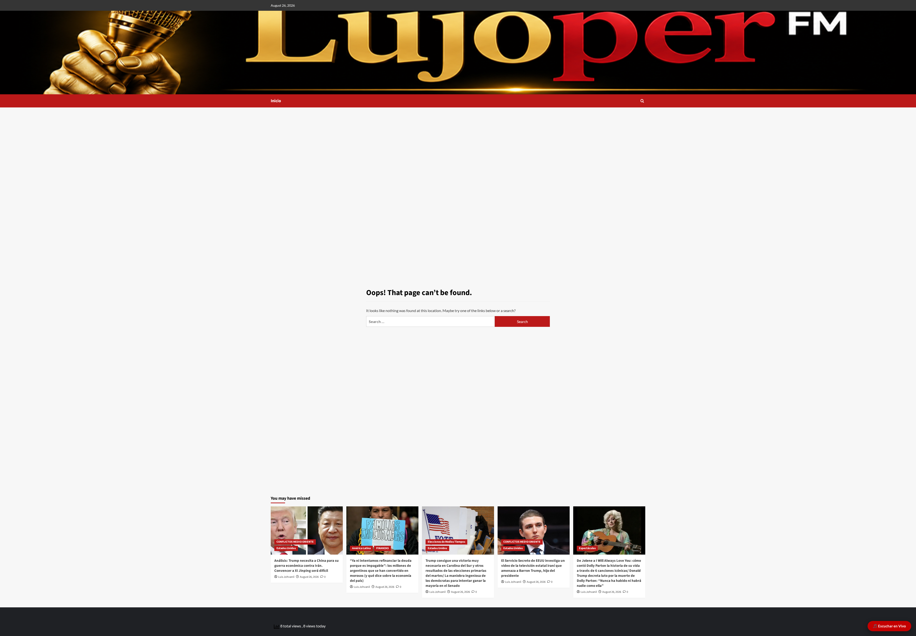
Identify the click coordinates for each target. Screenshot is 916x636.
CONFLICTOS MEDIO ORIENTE (295, 542)
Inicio (276, 101)
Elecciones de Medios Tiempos (446, 542)
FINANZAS (382, 548)
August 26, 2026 (309, 577)
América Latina (361, 548)
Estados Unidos (286, 548)
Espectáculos (587, 548)
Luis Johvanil (286, 577)
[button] (642, 101)
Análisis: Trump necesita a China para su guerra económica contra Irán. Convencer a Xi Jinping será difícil (306, 565)
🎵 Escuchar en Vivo (889, 626)
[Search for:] (430, 321)
